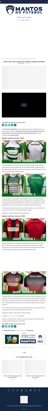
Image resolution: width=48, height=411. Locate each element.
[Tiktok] (39, 390)
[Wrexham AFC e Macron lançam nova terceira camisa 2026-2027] (35, 367)
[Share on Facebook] (22, 352)
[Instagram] (17, 390)
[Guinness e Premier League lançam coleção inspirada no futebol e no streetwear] (12, 367)
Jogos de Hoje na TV (20, 330)
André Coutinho (21, 63)
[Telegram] (30, 390)
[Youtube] (22, 390)
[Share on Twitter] (23, 352)
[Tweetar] (6, 125)
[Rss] (35, 390)
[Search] (47, 2)
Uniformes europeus (23, 347)
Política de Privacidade (36, 405)
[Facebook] (9, 390)
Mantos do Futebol (5, 58)
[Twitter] (13, 390)
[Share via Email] (24, 352)
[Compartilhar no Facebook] (3, 125)
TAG (17, 347)
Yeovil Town (31, 347)
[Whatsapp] (26, 390)
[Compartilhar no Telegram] (12, 125)
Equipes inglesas (11, 347)
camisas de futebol (12, 316)
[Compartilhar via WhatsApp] (9, 125)
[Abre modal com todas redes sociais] (15, 125)
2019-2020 (4, 347)
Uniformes (11, 58)
